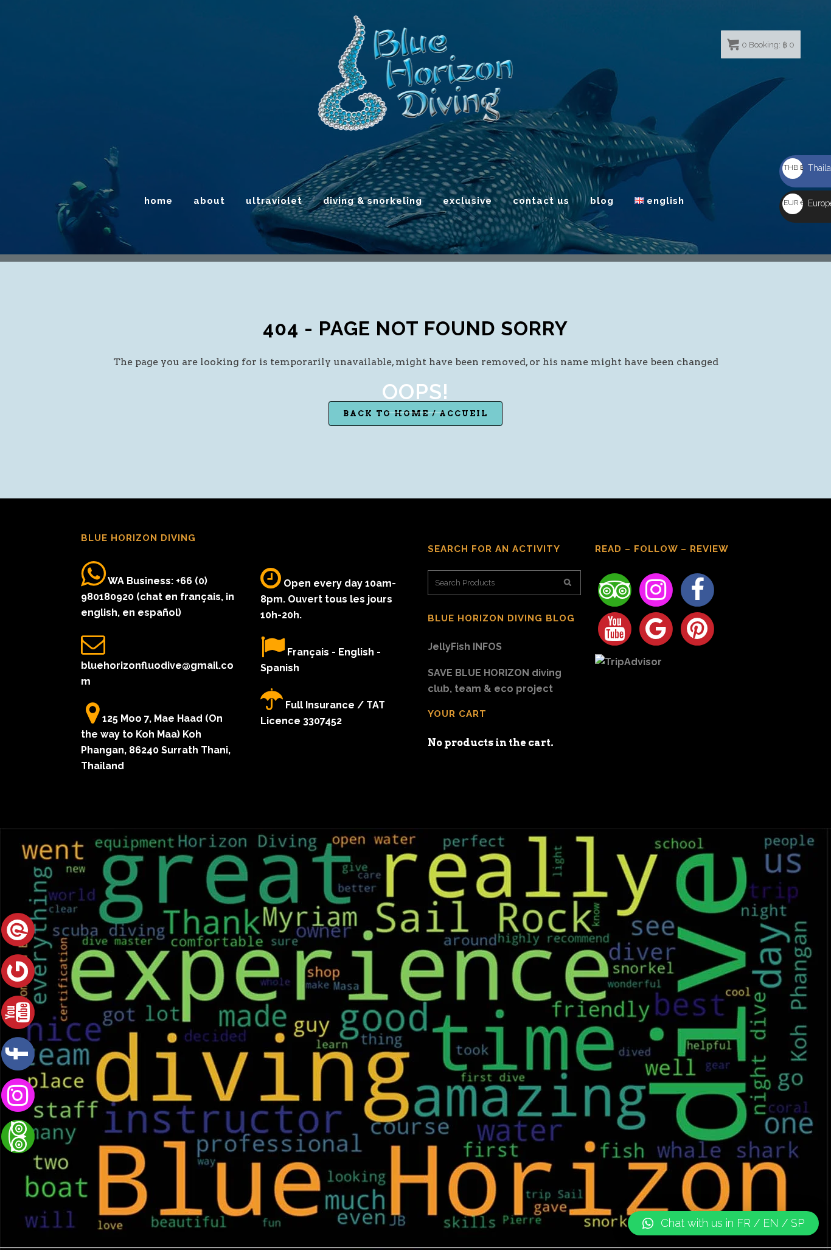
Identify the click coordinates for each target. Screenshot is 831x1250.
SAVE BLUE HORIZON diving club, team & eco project (495, 680)
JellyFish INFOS (465, 646)
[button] (723, 1223)
